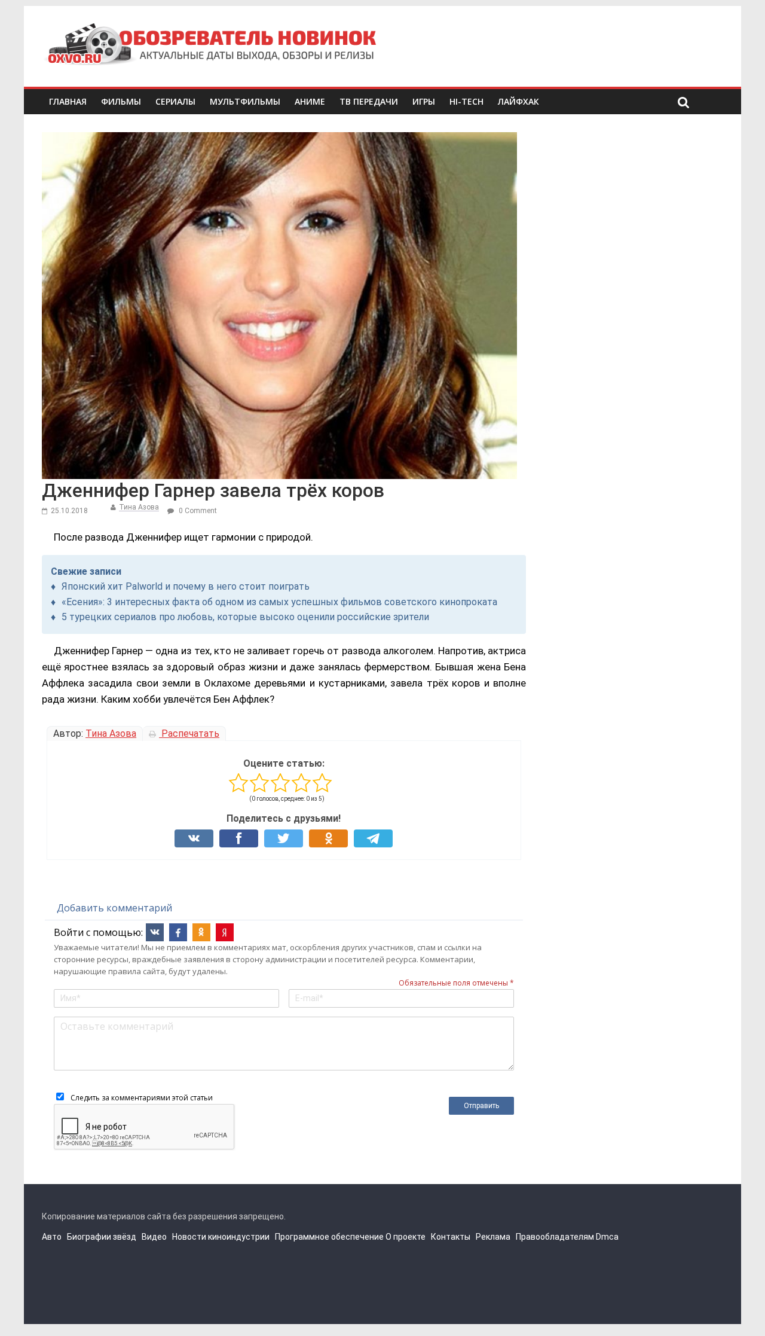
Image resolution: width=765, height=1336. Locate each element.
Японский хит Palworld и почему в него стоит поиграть (186, 586)
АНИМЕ (310, 101)
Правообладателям (555, 1237)
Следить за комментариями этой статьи (142, 1098)
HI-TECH (466, 101)
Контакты (450, 1237)
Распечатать (189, 733)
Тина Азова (139, 507)
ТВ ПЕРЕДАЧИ (368, 101)
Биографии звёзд (101, 1237)
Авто (52, 1237)
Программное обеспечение (329, 1237)
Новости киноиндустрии (221, 1237)
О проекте (405, 1237)
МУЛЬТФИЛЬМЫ (245, 101)
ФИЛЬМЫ (121, 101)
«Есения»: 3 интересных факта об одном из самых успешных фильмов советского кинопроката (279, 602)
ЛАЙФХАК (518, 101)
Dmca (607, 1237)
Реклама (493, 1237)
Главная (68, 101)
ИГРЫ (423, 101)
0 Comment (197, 511)
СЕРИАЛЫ (175, 101)
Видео (154, 1237)
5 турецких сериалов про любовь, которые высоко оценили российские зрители (245, 617)
